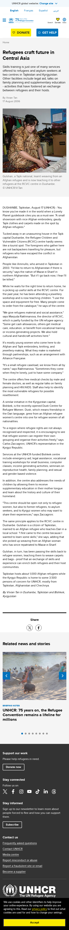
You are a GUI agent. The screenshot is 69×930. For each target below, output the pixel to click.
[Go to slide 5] (37, 734)
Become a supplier (14, 872)
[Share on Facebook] (38, 628)
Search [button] (50, 22)
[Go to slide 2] (26, 734)
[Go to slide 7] (44, 734)
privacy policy (39, 909)
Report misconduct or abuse (20, 860)
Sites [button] (64, 22)
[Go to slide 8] (48, 734)
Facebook (13, 791)
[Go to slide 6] (40, 734)
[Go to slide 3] (30, 734)
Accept (34, 922)
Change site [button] (46, 3)
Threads (53, 791)
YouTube (29, 791)
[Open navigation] (4, 20)
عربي (56, 10)
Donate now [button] (13, 767)
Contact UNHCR (13, 849)
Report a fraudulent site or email (22, 866)
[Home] (21, 21)
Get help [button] (49, 32)
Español (43, 10)
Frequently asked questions (20, 843)
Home (6, 42)
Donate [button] (58, 22)
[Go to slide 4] (33, 734)
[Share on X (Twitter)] (30, 628)
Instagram (21, 791)
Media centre (11, 855)
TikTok (37, 791)
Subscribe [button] (12, 825)
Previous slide (6, 675)
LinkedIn (45, 791)
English (14, 10)
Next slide (62, 675)
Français (28, 10)
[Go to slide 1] (23, 734)
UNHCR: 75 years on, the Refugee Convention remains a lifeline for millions (32, 714)
